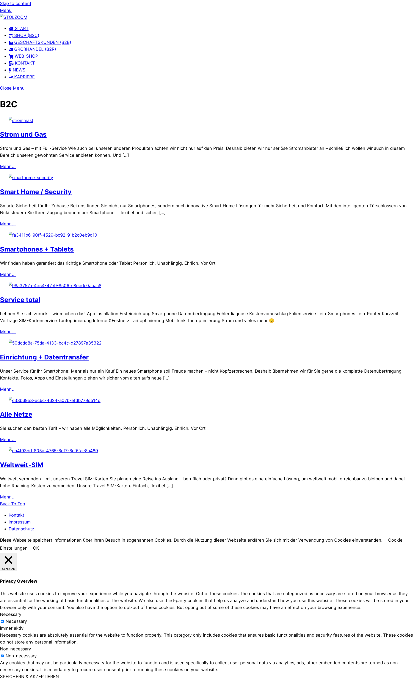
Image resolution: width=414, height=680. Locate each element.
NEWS (18, 70)
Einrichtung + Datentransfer (44, 357)
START (21, 28)
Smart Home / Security (36, 192)
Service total (20, 300)
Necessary (16, 621)
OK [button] (36, 548)
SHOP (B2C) (26, 35)
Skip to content (15, 3)
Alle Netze (16, 414)
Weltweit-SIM (21, 465)
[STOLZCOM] (13, 17)
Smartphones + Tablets (37, 249)
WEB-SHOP (25, 56)
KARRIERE (24, 76)
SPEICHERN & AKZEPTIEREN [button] (29, 676)
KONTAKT (24, 63)
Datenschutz (21, 528)
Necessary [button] (10, 614)
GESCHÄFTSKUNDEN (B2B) (42, 42)
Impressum (20, 522)
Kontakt (16, 515)
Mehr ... (8, 166)
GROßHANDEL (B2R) (34, 49)
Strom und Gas (23, 134)
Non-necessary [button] (15, 649)
